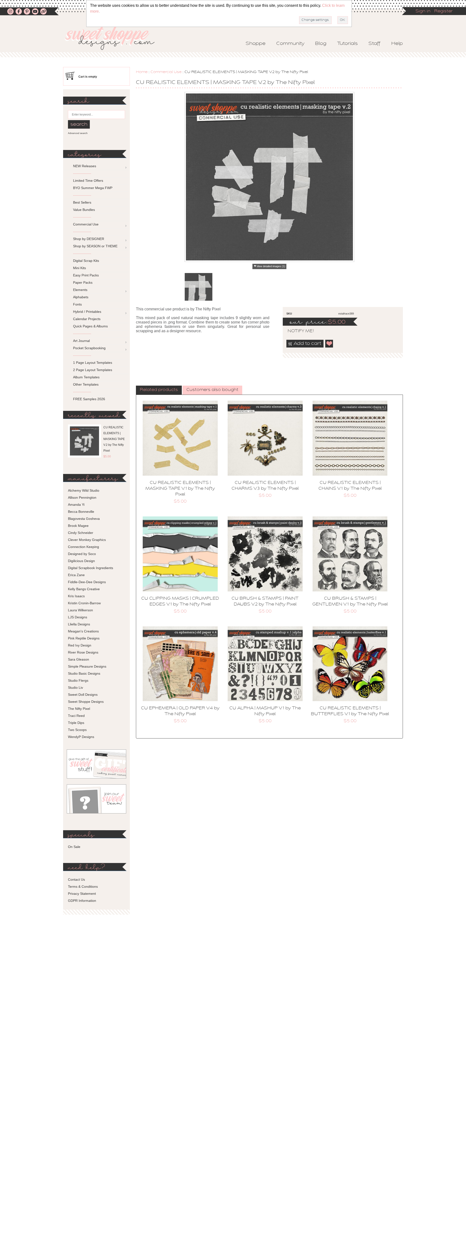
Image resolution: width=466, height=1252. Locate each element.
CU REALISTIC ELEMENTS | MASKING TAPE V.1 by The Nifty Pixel (180, 489)
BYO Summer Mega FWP (92, 188)
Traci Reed (76, 716)
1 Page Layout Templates (92, 363)
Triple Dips (76, 723)
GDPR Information (82, 901)
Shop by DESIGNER (88, 239)
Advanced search (78, 133)
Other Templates (86, 384)
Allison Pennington (82, 497)
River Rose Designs (83, 652)
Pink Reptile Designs (84, 638)
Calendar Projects (86, 319)
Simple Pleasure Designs (87, 666)
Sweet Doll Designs (83, 694)
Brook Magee (78, 526)
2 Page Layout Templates (92, 370)
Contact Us (76, 879)
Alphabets (80, 297)
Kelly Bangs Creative (84, 589)
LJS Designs (77, 617)
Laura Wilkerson (80, 610)
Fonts (77, 304)
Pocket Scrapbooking (89, 348)
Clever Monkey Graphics (87, 540)
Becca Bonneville (81, 512)
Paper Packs (82, 282)
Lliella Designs (79, 624)
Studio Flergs (78, 680)
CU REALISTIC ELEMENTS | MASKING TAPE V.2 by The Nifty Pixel (114, 439)
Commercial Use (166, 72)
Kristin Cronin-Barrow (84, 603)
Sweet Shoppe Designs (86, 702)
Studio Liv (75, 687)
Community (290, 43)
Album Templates (86, 377)
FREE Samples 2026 (89, 399)
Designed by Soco (82, 554)
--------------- (82, 173)
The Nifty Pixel (79, 709)
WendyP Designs (81, 737)
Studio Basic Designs (84, 673)
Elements (80, 290)
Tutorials (347, 43)
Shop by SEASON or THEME (95, 246)
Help (397, 43)
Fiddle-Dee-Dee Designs (87, 582)
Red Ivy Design (79, 645)
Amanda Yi (76, 504)
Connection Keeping (83, 547)
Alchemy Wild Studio (83, 490)
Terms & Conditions (83, 886)
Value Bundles (84, 210)
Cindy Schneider (80, 533)
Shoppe (256, 43)
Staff (374, 43)
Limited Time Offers (88, 180)
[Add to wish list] (329, 344)
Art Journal (81, 341)
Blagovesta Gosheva (84, 519)
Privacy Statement (82, 893)
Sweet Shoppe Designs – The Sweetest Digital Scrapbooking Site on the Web (114, 38)
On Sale (74, 847)
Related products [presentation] (159, 390)
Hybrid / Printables (87, 312)
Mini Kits (79, 268)
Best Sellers (82, 202)
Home (142, 72)
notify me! (297, 331)
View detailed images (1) (271, 266)
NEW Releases (84, 166)
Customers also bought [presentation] (212, 390)
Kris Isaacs (76, 596)
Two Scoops (77, 730)
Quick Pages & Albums (90, 326)
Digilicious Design (81, 561)
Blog (320, 43)
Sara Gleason (78, 659)
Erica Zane (76, 575)
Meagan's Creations (83, 631)
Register (443, 11)
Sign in (423, 11)
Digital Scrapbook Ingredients (90, 568)
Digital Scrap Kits (86, 261)
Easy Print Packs (86, 275)
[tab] (159, 390)
